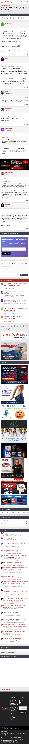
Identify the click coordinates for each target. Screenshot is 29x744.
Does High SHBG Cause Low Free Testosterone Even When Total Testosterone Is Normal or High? (15, 583)
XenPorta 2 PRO (4, 742)
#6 (27, 178)
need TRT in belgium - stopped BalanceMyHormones (11, 613)
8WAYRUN (17, 742)
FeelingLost (4, 12)
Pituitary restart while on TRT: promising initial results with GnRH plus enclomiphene (15, 544)
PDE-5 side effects (8, 538)
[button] (2, 263)
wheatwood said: (6, 181)
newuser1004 (10, 649)
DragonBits (6, 295)
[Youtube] (20, 703)
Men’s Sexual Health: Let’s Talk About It (13, 562)
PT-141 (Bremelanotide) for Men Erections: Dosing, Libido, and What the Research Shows (15, 625)
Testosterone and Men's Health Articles (12, 643)
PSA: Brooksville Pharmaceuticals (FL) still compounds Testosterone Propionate (14, 606)
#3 (27, 97)
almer (5, 649)
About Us (5, 728)
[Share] (26, 29)
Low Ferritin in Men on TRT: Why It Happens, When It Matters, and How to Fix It (15, 556)
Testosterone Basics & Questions (17, 295)
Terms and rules (10, 733)
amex (2, 649)
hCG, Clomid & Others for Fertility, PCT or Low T (14, 548)
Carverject (5, 533)
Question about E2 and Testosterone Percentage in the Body (15, 301)
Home (2, 735)
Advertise (16, 728)
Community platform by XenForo (13, 737)
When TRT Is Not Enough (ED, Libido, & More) (13, 535)
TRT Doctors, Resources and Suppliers (11, 610)
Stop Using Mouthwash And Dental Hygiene (15, 619)
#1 (27, 29)
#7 (27, 210)
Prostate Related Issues (8, 596)
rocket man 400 (7, 303)
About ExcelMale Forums (12, 717)
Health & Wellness (13, 287)
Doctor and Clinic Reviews (9, 617)
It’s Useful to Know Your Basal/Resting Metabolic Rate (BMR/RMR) (15, 284)
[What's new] (24, 2)
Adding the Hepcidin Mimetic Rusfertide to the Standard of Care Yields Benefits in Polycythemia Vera (15, 569)
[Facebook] (20, 701)
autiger (5, 311)
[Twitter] (23, 701)
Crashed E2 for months (9, 576)
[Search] (27, 2)
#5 (27, 134)
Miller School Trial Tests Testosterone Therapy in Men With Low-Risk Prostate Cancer (15, 599)
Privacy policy (19, 733)
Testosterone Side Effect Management (12, 553)
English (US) (5, 731)
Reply (27, 54)
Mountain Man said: (6, 213)
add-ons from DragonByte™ (18, 739)
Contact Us (11, 728)
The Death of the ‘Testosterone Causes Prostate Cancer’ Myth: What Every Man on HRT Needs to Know (15, 591)
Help (24, 733)
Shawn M (6, 287)
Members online (6, 647)
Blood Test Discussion (8, 587)
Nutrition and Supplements (9, 636)
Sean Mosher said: (6, 137)
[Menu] (2, 2)
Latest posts (4, 530)
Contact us (3, 733)
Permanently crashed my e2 (10, 550)
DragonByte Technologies (8, 740)
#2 (27, 64)
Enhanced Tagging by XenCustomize (9, 741)
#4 (27, 114)
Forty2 (14, 649)
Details (15, 740)
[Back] (21, 2)
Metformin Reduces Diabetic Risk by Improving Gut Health (15, 317)
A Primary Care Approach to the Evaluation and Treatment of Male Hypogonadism (15, 639)
